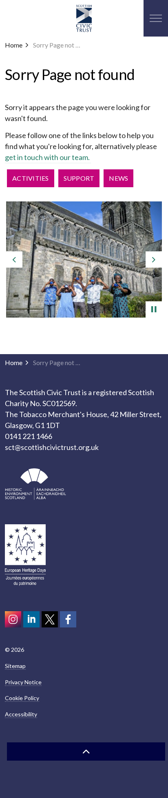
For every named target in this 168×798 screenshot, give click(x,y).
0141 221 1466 (28, 436)
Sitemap (15, 665)
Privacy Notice (23, 682)
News (118, 178)
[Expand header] (156, 18)
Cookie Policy (22, 697)
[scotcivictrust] (68, 619)
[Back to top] (86, 751)
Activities (30, 178)
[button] (35, 484)
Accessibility (21, 714)
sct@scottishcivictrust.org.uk (52, 447)
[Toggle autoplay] (154, 309)
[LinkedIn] (31, 619)
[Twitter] (50, 619)
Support (79, 178)
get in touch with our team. (48, 157)
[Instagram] (13, 619)
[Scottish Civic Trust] (84, 18)
